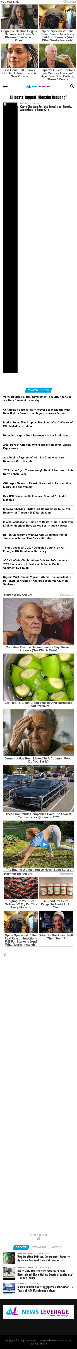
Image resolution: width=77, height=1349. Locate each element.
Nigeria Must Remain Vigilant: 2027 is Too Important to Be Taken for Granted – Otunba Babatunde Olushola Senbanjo (37, 581)
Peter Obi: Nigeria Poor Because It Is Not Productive (35, 435)
